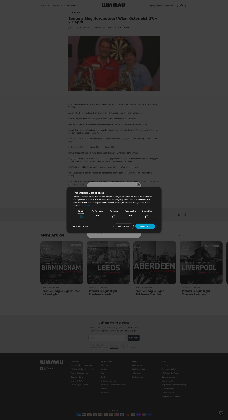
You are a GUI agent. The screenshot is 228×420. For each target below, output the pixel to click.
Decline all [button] (123, 226)
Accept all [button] (145, 226)
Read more (85, 205)
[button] (81, 226)
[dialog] (114, 210)
